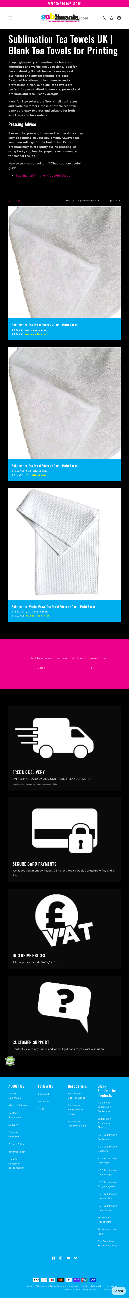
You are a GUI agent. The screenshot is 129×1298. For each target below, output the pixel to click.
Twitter (42, 1109)
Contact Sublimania (14, 1115)
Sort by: (70, 200)
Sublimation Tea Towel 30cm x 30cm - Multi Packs (44, 325)
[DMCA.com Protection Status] (7, 1065)
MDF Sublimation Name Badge (107, 1207)
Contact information (111, 1289)
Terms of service (72, 1289)
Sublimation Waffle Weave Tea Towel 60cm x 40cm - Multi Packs (53, 606)
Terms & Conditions (14, 1134)
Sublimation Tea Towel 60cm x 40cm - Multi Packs (44, 465)
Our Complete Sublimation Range (108, 1243)
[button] (10, 18)
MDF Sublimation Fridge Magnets (107, 1184)
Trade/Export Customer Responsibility (16, 1163)
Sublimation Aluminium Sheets (104, 1123)
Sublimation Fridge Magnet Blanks (76, 1109)
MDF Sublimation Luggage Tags (107, 1196)
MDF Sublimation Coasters (107, 1148)
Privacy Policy (16, 1144)
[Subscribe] (91, 668)
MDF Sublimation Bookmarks (107, 1136)
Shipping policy (90, 1289)
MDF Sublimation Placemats (107, 1160)
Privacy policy (114, 1286)
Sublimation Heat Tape (107, 1231)
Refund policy (97, 1286)
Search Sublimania (14, 1095)
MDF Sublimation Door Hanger (107, 1172)
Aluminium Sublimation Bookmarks (104, 1107)
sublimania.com (49, 1286)
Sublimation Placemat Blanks (77, 1123)
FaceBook (44, 1094)
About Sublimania (18, 1105)
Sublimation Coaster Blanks (76, 1095)
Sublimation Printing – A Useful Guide (43, 175)
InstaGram (44, 1101)
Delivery (13, 1124)
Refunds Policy (17, 1151)
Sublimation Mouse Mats (105, 1219)
